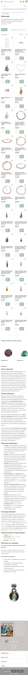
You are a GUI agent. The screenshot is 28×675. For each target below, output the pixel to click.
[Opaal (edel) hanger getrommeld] (7, 67)
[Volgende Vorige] (17, 335)
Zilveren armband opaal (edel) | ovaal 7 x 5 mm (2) (21, 149)
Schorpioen (17, 536)
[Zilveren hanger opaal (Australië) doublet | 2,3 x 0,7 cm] (7, 215)
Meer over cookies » (14, 673)
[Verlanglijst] (23, 2)
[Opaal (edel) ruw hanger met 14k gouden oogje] (21, 90)
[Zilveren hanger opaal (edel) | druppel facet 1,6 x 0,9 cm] (7, 288)
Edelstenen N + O (20, 12)
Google (21, 641)
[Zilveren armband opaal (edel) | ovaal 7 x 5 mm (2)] (21, 141)
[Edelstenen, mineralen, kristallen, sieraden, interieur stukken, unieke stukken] (11, 2)
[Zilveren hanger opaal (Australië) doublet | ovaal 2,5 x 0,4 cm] (7, 264)
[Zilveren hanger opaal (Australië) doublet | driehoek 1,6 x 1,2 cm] (21, 239)
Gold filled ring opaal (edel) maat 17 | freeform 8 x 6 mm (20, 51)
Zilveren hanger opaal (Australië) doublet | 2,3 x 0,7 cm (7, 223)
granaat (12, 507)
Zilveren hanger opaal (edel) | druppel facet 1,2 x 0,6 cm (20, 272)
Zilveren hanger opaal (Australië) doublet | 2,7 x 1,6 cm (7, 247)
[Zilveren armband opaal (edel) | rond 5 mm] (21, 190)
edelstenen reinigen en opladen (14, 529)
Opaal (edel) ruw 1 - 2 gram (6, 98)
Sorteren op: (14, 29)
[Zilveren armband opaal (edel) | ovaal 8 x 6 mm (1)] (21, 165)
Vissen (13, 538)
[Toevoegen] (8, 58)
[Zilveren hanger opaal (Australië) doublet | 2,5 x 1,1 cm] (21, 215)
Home (7, 12)
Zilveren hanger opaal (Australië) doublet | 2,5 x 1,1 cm (21, 223)
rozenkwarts (20, 479)
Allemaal (10, 535)
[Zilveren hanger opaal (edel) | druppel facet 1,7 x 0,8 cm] (21, 288)
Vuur (9, 540)
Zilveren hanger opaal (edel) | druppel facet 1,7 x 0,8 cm (20, 297)
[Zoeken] (25, 6)
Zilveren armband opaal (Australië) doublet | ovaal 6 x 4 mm (20, 124)
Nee (20, 671)
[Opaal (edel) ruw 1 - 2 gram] (7, 90)
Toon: (21, 34)
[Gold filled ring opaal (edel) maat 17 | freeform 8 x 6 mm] (21, 42)
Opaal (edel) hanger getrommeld (6, 75)
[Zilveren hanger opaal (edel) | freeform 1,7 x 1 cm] (21, 313)
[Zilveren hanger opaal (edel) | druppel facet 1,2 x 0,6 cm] (21, 264)
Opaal (2, 13)
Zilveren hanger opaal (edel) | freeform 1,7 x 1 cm (20, 321)
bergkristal (3, 524)
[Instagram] (15, 648)
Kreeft (12, 536)
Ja (13, 671)
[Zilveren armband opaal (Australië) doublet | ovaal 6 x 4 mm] (21, 115)
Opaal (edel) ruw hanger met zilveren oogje (6, 123)
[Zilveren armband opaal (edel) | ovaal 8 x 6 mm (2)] (7, 190)
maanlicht (3, 526)
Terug (3, 12)
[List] (26, 34)
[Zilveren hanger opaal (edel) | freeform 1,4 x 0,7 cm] (7, 313)
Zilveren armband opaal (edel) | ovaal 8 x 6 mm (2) (7, 198)
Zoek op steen (13, 12)
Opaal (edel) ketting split (20, 75)
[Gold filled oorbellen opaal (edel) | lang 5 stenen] (7, 42)
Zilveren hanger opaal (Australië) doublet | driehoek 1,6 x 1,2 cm (20, 247)
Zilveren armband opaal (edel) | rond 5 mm (20, 198)
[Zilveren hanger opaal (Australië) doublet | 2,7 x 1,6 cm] (7, 239)
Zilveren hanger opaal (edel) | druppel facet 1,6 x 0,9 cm (6, 296)
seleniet (24, 522)
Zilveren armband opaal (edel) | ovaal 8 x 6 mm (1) (21, 174)
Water (13, 540)
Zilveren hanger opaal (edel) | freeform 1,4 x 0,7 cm (6, 321)
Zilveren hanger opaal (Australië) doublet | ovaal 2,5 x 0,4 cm (6, 272)
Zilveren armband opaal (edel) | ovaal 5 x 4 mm (6, 149)
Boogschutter (7, 538)
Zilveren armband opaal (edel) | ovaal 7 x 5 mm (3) (7, 174)
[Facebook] (12, 648)
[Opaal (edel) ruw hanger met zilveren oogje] (7, 115)
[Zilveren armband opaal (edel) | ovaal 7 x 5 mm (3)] (7, 165)
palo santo (9, 522)
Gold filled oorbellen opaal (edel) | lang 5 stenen (6, 51)
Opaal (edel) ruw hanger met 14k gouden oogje (19, 99)
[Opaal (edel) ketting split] (21, 67)
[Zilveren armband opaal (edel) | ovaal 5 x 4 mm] (7, 141)
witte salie (3, 522)
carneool (17, 480)
